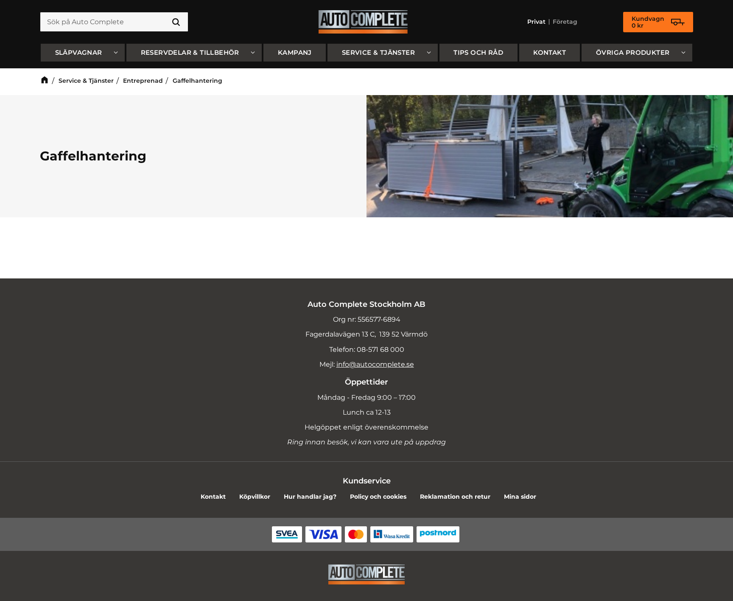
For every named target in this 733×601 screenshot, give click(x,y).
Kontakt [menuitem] (549, 52)
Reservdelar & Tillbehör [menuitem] (190, 52)
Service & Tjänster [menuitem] (378, 52)
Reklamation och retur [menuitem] (455, 496)
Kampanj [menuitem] (295, 52)
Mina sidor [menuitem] (520, 496)
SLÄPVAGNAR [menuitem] (78, 52)
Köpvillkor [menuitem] (254, 496)
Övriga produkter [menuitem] (632, 52)
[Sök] (176, 22)
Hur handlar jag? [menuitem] (310, 496)
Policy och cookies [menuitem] (378, 496)
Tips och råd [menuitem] (478, 52)
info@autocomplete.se (375, 364)
